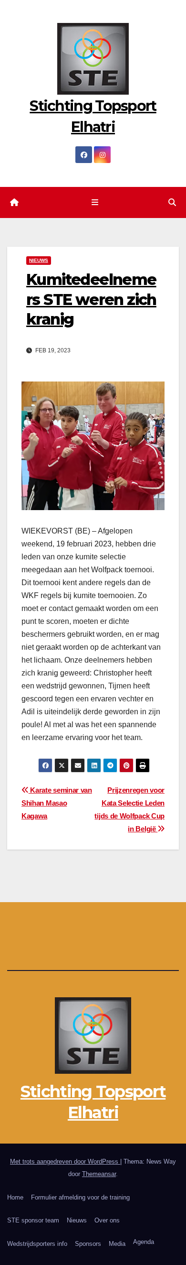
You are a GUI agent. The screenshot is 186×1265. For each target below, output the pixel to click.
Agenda (143, 1241)
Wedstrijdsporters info (37, 1243)
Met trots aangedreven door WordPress (65, 1161)
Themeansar (99, 1174)
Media (117, 1243)
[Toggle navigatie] (94, 202)
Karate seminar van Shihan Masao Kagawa (56, 803)
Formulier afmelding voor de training (80, 1197)
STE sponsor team (33, 1220)
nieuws (38, 260)
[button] (172, 202)
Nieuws (77, 1220)
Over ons (107, 1220)
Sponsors (88, 1243)
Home (15, 1197)
